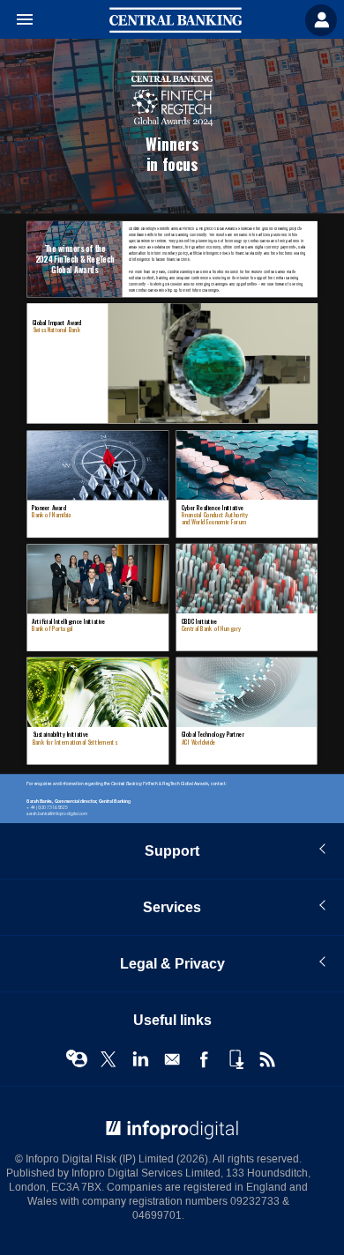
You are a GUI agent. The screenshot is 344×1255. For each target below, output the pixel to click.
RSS (267, 1059)
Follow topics (76, 1059)
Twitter (108, 1059)
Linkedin (140, 1059)
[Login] (321, 20)
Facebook (203, 1059)
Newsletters (172, 1059)
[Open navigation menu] (17, 20)
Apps (235, 1059)
